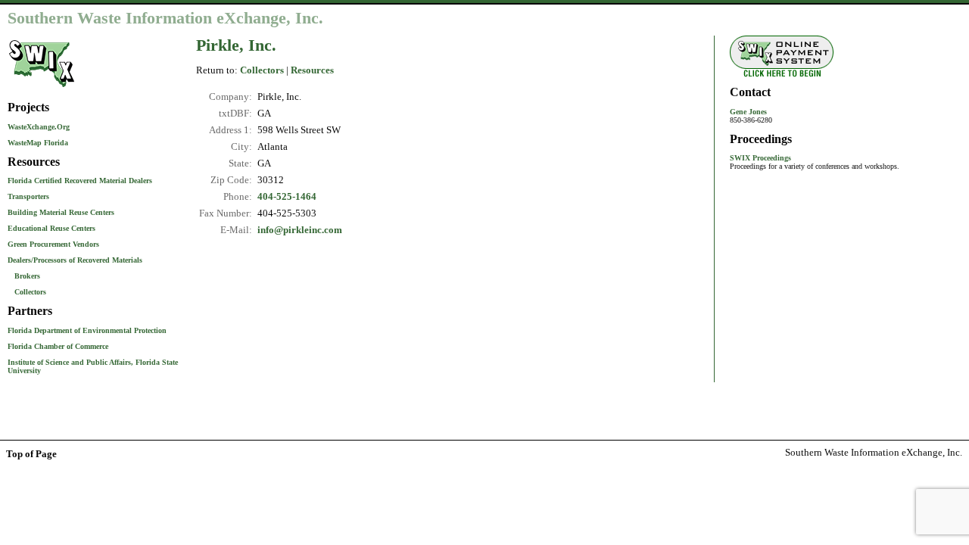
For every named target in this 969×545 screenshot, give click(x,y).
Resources (312, 70)
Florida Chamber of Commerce (58, 346)
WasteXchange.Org (39, 127)
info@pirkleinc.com (299, 230)
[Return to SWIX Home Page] (42, 88)
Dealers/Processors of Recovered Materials (75, 260)
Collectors (30, 292)
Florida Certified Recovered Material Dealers (80, 180)
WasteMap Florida (38, 143)
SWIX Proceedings (760, 158)
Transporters (28, 196)
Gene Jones (748, 111)
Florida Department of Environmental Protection (87, 330)
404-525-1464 (286, 197)
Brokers (27, 276)
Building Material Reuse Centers (61, 212)
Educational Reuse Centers (51, 228)
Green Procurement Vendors (53, 244)
